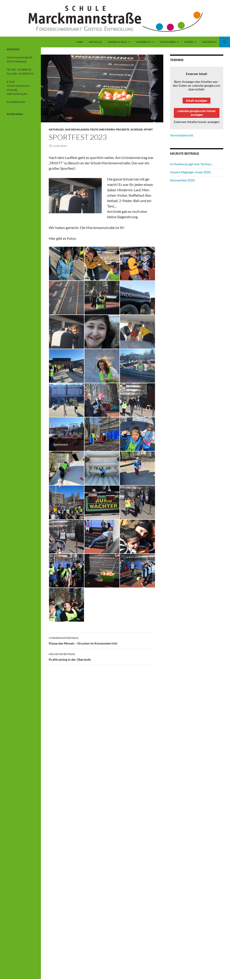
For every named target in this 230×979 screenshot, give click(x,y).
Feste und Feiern (102, 129)
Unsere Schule (117, 41)
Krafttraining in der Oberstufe (70, 656)
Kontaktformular (16, 101)
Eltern (188, 41)
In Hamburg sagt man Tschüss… (191, 164)
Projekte (122, 129)
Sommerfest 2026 (182, 180)
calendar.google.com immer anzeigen (196, 113)
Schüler (136, 129)
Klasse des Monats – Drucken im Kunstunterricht (83, 640)
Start (79, 41)
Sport (148, 129)
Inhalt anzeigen (196, 100)
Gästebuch (209, 41)
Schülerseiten (15, 114)
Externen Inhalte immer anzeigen (196, 122)
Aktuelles (95, 41)
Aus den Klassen (77, 129)
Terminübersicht (181, 135)
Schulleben (167, 41)
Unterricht (143, 41)
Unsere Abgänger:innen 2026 (190, 172)
